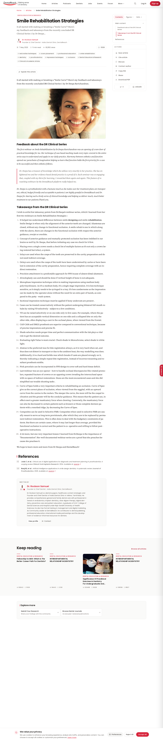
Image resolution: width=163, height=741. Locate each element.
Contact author (124, 66)
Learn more (72, 737)
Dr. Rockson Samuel (30, 40)
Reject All (129, 734)
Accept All (142, 734)
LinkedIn (138, 87)
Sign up (155, 3)
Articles (55, 3)
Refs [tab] (139, 17)
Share (120, 75)
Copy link (122, 71)
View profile (33, 521)
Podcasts (67, 3)
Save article (123, 53)
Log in (143, 3)
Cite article (122, 57)
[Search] (135, 3)
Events (99, 3)
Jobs (90, 3)
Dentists (79, 3)
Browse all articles (138, 549)
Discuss (121, 62)
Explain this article (28, 72)
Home (44, 3)
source (76, 464)
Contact (47, 521)
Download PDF (124, 80)
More (120, 3)
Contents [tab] (119, 17)
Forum (110, 3)
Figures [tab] (129, 17)
